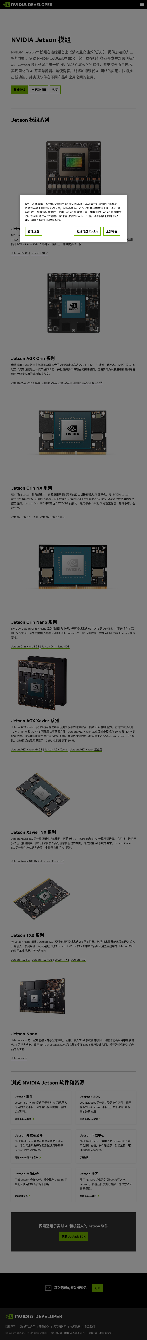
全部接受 (111, 231)
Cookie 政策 (108, 212)
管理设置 (33, 231)
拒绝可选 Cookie (87, 231)
